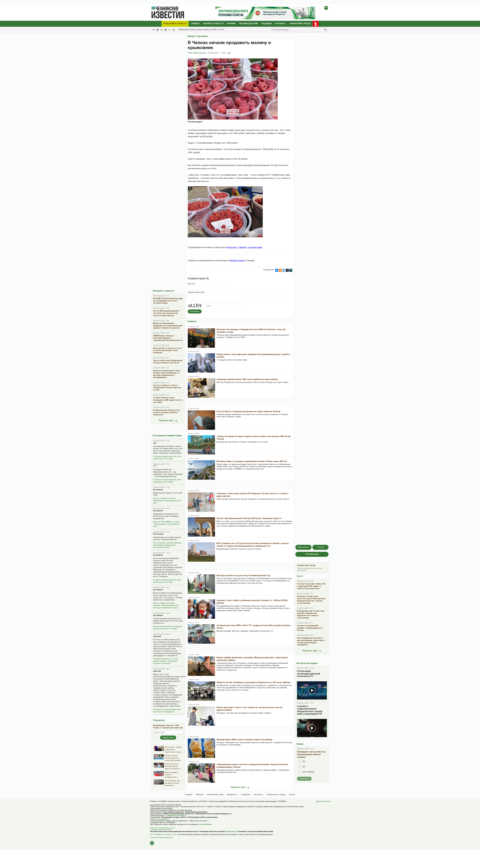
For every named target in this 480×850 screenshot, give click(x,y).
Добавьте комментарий (196, 292)
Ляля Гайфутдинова (197, 53)
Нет (304, 766)
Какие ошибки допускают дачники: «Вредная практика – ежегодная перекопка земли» (166, 605)
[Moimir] (170, 30)
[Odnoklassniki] (162, 30)
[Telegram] (174, 30)
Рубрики (231, 24)
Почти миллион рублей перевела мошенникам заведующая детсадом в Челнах (167, 545)
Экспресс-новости (213, 24)
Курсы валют (303, 547)
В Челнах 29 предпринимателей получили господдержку (167, 711)
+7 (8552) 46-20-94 (171, 815)
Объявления (312, 554)
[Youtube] (166, 30)
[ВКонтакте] (276, 270)
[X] (287, 270)
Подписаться (168, 737)
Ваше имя (191, 283)
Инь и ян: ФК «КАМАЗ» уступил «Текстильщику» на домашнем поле (166, 524)
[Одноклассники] (280, 270)
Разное (292, 794)
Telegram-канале (237, 261)
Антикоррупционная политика (161, 829)
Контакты (280, 24)
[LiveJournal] (290, 270)
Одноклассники (255, 247)
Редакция (266, 24)
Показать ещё (166, 420)
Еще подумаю (308, 772)
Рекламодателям (248, 24)
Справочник (276, 794)
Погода (320, 547)
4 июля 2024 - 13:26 (217, 53)
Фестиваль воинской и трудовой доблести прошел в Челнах (167, 628)
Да (303, 761)
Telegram (242, 247)
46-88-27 (182, 815)
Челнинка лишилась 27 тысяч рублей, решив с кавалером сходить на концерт (165, 661)
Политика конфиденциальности (161, 837)
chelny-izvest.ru (232, 831)
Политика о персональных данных (162, 828)
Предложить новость (175, 24)
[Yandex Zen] (158, 30)
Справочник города (299, 24)
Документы (232, 794)
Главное (195, 24)
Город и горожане (197, 36)
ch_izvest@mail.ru (162, 819)
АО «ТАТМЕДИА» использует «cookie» (163, 834)
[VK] (154, 30)
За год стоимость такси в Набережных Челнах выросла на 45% (167, 501)
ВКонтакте (232, 247)
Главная (188, 794)
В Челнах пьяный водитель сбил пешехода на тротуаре (167, 458)
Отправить (195, 311)
